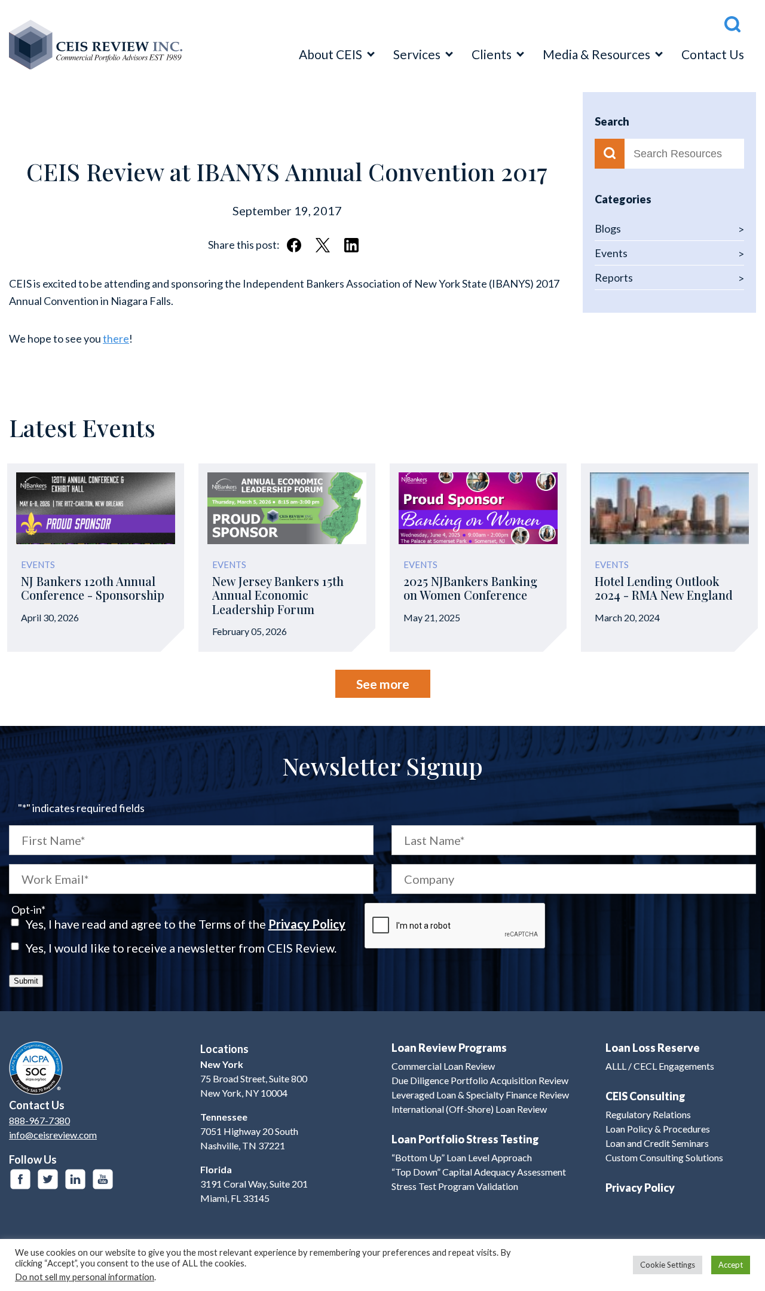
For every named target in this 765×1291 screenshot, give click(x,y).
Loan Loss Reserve (652, 1047)
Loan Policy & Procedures (657, 1128)
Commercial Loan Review (443, 1066)
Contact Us (712, 54)
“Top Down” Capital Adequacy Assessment (478, 1171)
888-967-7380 (39, 1120)
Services (416, 54)
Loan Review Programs (449, 1047)
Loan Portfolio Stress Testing (465, 1139)
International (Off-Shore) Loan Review (469, 1109)
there (116, 338)
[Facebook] (20, 1179)
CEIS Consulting (645, 1096)
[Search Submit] (610, 154)
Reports (614, 277)
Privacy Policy (306, 924)
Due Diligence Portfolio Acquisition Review (479, 1080)
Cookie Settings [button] (667, 1264)
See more (382, 683)
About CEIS (330, 54)
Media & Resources (596, 54)
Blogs (608, 228)
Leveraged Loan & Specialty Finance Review (480, 1094)
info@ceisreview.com (53, 1134)
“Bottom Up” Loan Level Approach (461, 1157)
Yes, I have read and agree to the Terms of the (185, 924)
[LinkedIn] (75, 1179)
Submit (26, 980)
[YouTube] (102, 1179)
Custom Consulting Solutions (664, 1157)
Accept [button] (730, 1264)
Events (611, 253)
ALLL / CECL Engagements (659, 1066)
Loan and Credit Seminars (657, 1143)
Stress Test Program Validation (454, 1186)
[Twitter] (47, 1179)
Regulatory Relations (648, 1114)
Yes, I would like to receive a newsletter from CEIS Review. (181, 948)
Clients (492, 54)
